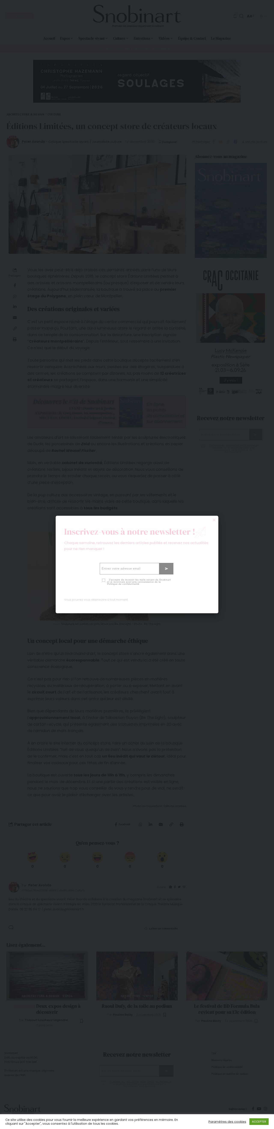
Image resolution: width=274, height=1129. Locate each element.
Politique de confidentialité (123, 584)
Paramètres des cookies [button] (227, 1122)
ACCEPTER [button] (259, 1122)
